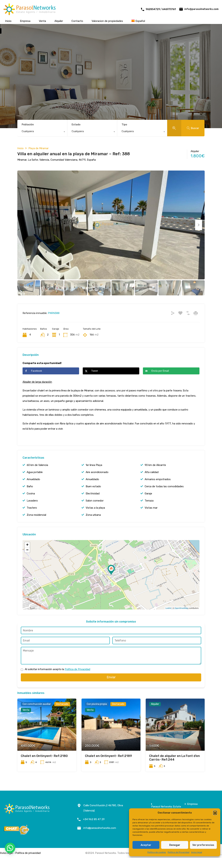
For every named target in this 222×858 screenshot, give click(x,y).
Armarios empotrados (158, 479)
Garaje (148, 493)
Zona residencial (36, 514)
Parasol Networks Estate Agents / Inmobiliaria (166, 808)
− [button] (27, 550)
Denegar (174, 845)
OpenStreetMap (181, 608)
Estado (76, 124)
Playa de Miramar (38, 148)
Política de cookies (156, 852)
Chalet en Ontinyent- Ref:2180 (44, 756)
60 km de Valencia (37, 465)
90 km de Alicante (155, 465)
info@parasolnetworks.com (201, 9)
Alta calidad (152, 472)
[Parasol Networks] (29, 13)
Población (28, 124)
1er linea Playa (94, 465)
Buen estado (93, 486)
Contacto (77, 21)
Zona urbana (93, 514)
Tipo (124, 124)
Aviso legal (196, 852)
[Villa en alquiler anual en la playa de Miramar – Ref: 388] (111, 570)
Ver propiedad (46, 740)
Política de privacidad (28, 853)
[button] (215, 812)
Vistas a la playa (95, 507)
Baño (30, 486)
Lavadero (32, 500)
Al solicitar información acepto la (57, 669)
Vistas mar (151, 507)
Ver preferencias (203, 845)
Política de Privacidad (178, 852)
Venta (42, 21)
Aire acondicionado (97, 472)
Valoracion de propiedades (107, 21)
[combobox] (42, 132)
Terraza (149, 500)
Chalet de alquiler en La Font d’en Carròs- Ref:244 (174, 758)
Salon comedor (95, 500)
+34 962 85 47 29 (94, 819)
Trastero (32, 507)
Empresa (25, 21)
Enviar (111, 677)
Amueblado (33, 479)
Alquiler (58, 21)
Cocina (31, 493)
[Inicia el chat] (16, 833)
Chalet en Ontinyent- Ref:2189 (108, 756)
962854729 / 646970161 (161, 9)
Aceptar (146, 845)
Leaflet (168, 608)
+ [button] (27, 544)
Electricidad (93, 493)
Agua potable (35, 472)
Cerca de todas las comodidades (164, 486)
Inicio (8, 21)
